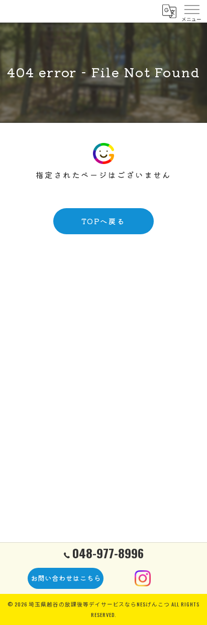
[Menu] (191, 11)
